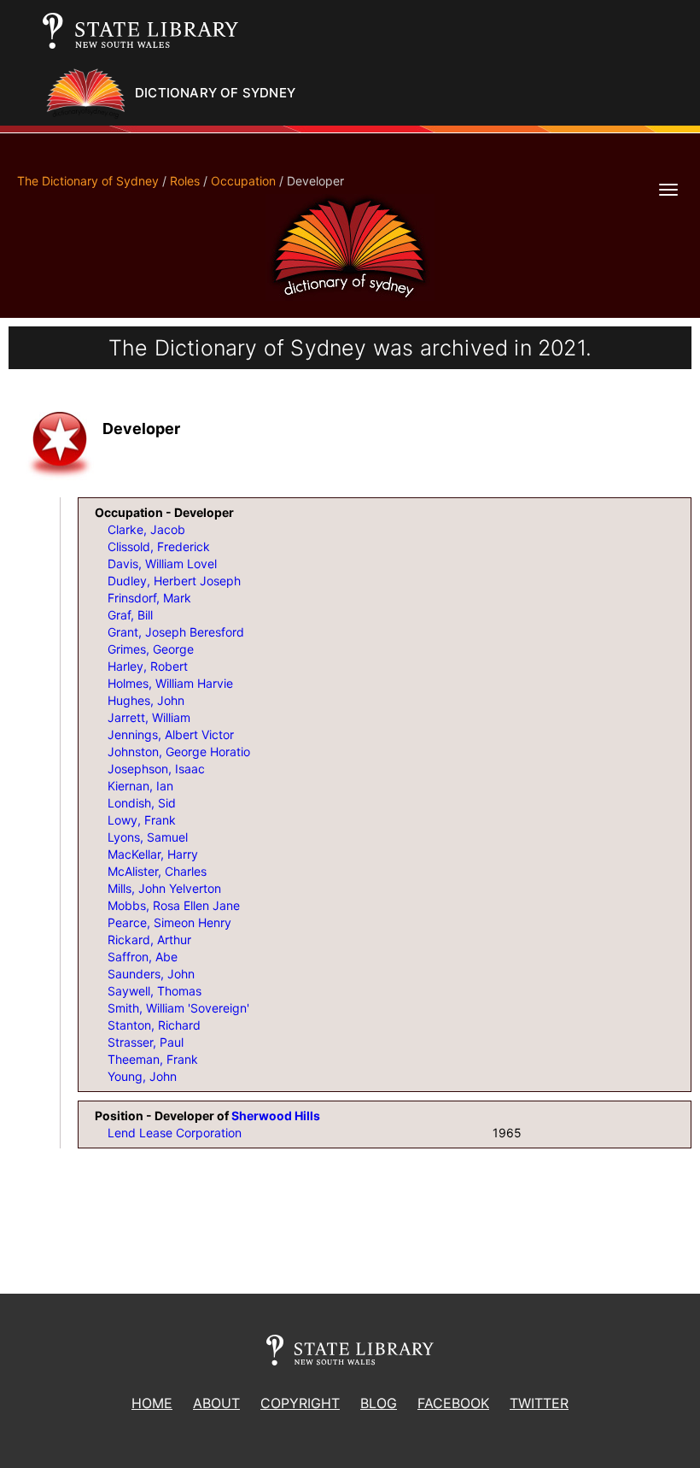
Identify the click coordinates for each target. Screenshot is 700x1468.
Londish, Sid (142, 803)
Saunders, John (151, 973)
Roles (185, 180)
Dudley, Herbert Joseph (174, 580)
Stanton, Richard (154, 1025)
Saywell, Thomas (154, 991)
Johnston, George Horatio (179, 751)
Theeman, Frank (153, 1059)
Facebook (453, 1403)
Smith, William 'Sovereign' (178, 1008)
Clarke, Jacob (146, 529)
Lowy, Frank (142, 820)
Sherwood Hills (275, 1115)
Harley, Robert (148, 666)
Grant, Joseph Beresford (176, 632)
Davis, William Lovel (162, 563)
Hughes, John (146, 700)
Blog (378, 1403)
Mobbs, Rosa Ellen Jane (174, 905)
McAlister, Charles (157, 871)
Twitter (539, 1403)
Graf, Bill (130, 615)
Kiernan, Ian (140, 785)
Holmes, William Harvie (170, 683)
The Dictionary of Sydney (88, 180)
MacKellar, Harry (153, 854)
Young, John (142, 1076)
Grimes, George (151, 649)
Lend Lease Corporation (175, 1132)
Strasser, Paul (146, 1042)
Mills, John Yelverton (164, 888)
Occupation (243, 180)
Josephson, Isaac (156, 768)
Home (151, 1403)
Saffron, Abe (143, 956)
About (216, 1403)
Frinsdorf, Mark (149, 597)
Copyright (300, 1403)
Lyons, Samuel (148, 837)
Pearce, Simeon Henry (169, 922)
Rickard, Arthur (149, 939)
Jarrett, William (149, 717)
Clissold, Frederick (159, 546)
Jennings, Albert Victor (171, 734)
